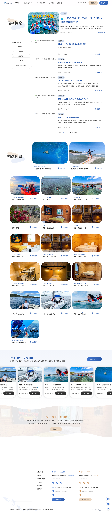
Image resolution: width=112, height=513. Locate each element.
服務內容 (39, 475)
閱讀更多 (100, 33)
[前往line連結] (108, 509)
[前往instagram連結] (108, 504)
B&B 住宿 (21, 46)
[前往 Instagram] (57, 482)
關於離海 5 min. (41, 489)
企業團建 (39, 482)
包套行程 (39, 485)
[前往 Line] (61, 482)
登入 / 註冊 (83, 3)
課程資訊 (20, 56)
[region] (56, 382)
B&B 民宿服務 (41, 479)
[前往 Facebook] (53, 482)
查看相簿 (62, 168)
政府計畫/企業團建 (21, 65)
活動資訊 (20, 51)
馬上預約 (60, 393)
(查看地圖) (71, 475)
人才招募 (20, 61)
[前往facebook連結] (108, 499)
